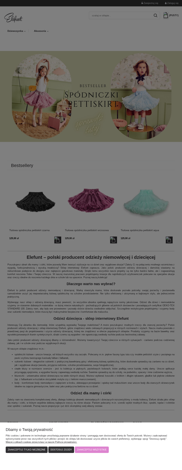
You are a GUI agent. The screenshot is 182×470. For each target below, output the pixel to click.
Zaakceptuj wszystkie (92, 449)
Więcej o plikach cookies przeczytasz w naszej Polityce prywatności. (41, 442)
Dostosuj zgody (61, 449)
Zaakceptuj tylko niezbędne (27, 449)
